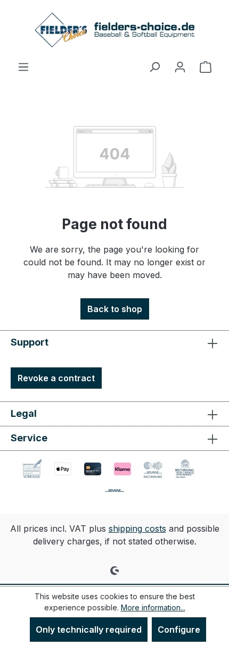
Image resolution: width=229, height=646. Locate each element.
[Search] (154, 66)
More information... (153, 607)
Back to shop (114, 309)
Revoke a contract (56, 378)
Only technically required (89, 629)
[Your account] (180, 66)
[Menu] (23, 66)
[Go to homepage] (114, 30)
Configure (179, 629)
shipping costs (137, 528)
